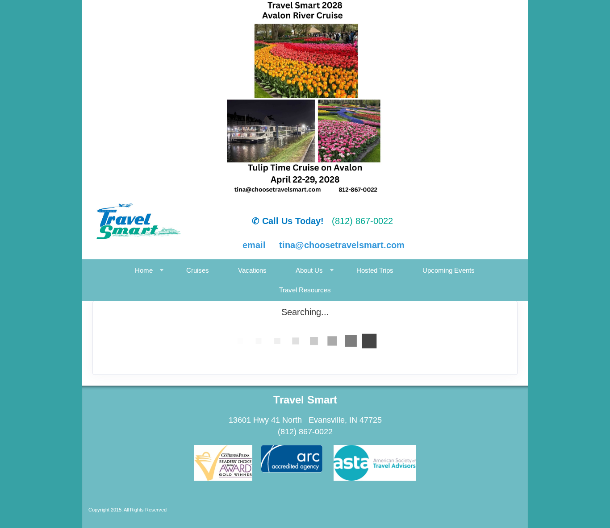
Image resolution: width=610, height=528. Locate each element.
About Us (309, 270)
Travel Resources (305, 290)
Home (144, 270)
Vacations (252, 270)
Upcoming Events (448, 270)
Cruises (197, 270)
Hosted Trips (374, 270)
